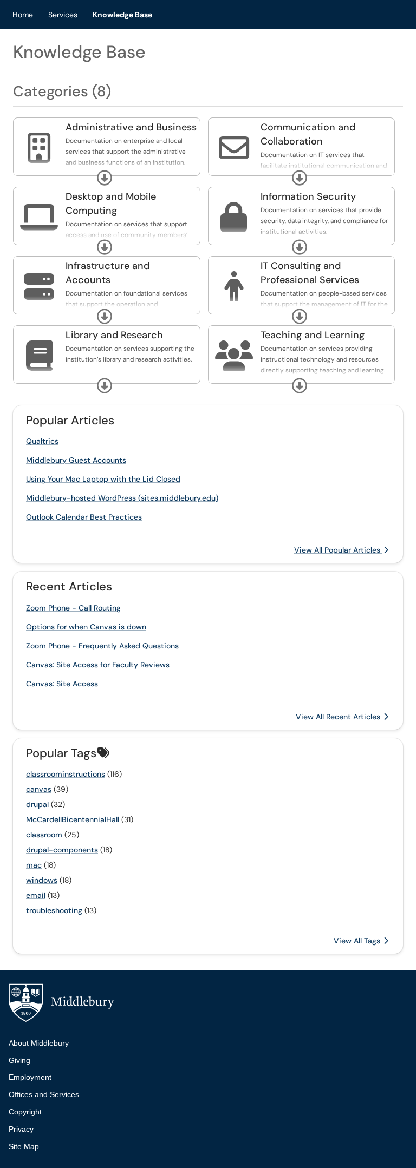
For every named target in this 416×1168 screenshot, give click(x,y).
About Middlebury (39, 1043)
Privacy (21, 1129)
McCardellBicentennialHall (72, 819)
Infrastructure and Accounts (108, 272)
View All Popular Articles (338, 550)
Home (22, 14)
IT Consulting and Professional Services (310, 272)
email (36, 895)
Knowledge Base (122, 14)
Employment (30, 1077)
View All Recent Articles (339, 716)
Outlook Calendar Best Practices (84, 517)
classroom (44, 834)
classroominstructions (65, 774)
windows (41, 880)
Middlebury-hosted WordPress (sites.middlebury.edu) (122, 498)
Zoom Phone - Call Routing (73, 608)
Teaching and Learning (313, 335)
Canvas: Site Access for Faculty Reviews (98, 665)
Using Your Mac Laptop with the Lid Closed (103, 479)
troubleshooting (54, 910)
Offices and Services (44, 1094)
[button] (104, 178)
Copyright (25, 1111)
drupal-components (62, 850)
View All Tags (358, 941)
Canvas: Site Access (62, 683)
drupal (37, 804)
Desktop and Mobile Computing (111, 203)
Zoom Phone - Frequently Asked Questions (102, 646)
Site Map (24, 1146)
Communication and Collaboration (308, 134)
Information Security (308, 196)
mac (34, 865)
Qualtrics (42, 441)
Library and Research (114, 335)
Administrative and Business (131, 127)
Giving (19, 1060)
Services (62, 14)
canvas (38, 789)
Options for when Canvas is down (86, 627)
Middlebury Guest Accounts (76, 460)
